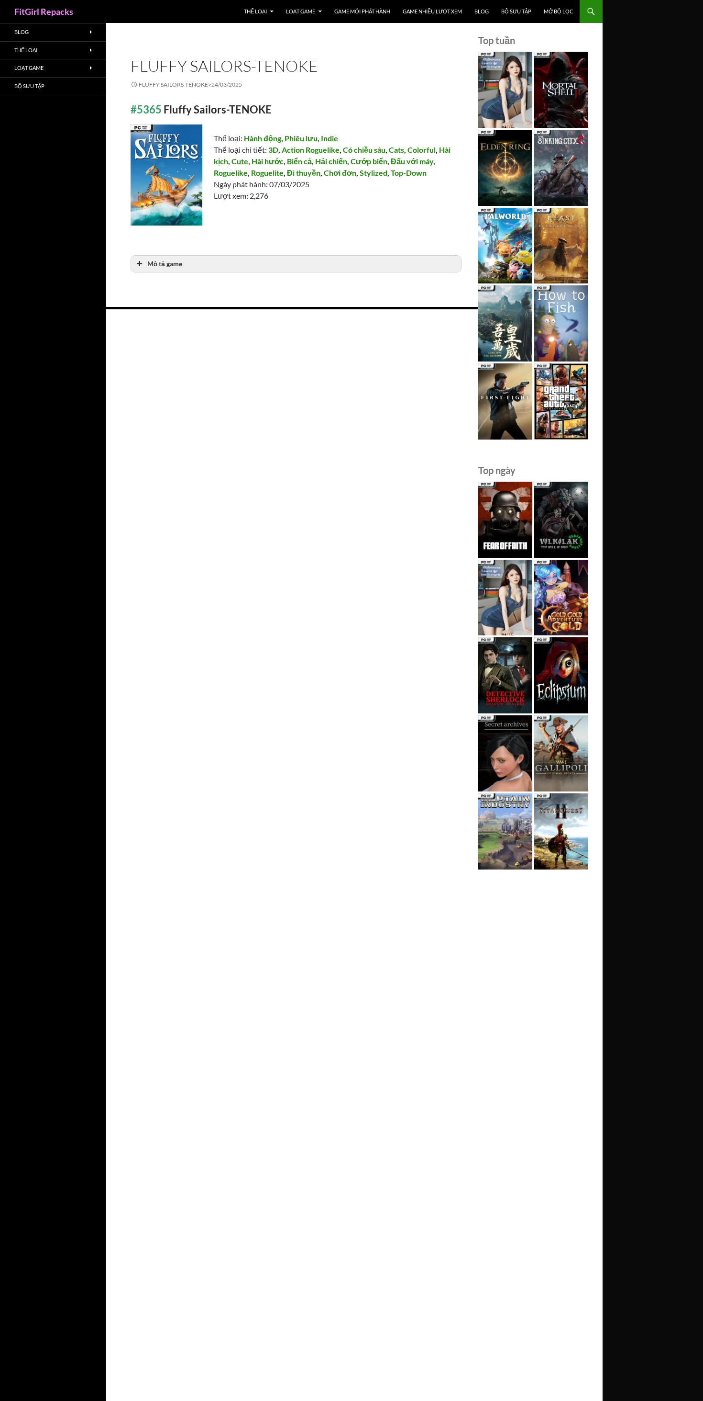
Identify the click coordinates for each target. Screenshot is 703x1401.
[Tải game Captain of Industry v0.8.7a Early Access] (505, 831)
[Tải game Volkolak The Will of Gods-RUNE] (561, 520)
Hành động (262, 138)
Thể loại (255, 11)
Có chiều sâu (364, 149)
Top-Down (409, 172)
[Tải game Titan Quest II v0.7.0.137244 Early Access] (561, 831)
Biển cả (299, 161)
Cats (396, 149)
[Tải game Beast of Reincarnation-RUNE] (561, 246)
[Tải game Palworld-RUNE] (505, 246)
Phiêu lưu (301, 138)
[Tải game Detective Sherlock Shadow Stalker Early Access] (505, 675)
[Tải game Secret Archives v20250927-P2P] (505, 753)
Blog (481, 11)
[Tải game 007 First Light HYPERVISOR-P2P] (505, 401)
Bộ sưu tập (516, 11)
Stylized (373, 172)
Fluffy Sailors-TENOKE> (190, 84)
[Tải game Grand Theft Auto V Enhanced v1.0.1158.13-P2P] (561, 401)
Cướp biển (369, 161)
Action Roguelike (311, 149)
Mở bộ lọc (558, 11)
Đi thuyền (303, 172)
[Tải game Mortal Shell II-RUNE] (561, 90)
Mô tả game (164, 264)
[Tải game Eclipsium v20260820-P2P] (561, 675)
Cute (239, 161)
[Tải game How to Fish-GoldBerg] (561, 323)
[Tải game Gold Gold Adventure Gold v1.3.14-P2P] (561, 598)
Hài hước (268, 161)
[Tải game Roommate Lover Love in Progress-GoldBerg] (505, 90)
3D (273, 149)
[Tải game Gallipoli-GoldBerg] (561, 753)
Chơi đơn (340, 172)
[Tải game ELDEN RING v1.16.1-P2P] (505, 168)
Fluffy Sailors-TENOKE (224, 66)
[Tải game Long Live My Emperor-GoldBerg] (505, 323)
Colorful (421, 149)
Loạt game (300, 11)
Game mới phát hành (362, 11)
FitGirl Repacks (43, 11)
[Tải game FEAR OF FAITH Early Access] (505, 520)
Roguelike (231, 172)
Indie (329, 138)
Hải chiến (331, 161)
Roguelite (267, 172)
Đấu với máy (412, 161)
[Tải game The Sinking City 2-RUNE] (561, 168)
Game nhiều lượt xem (432, 11)
